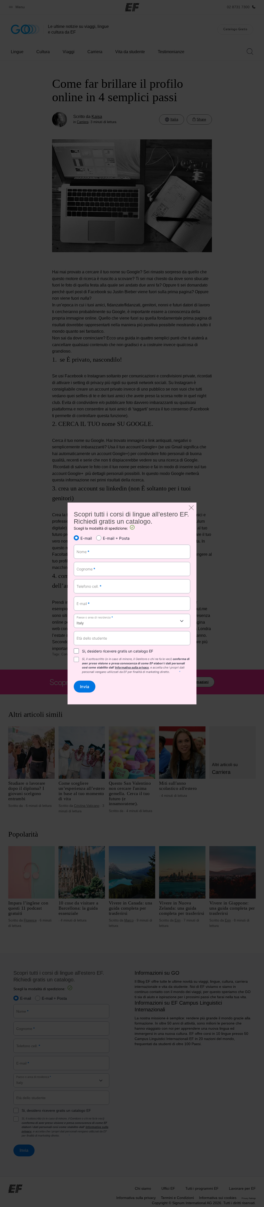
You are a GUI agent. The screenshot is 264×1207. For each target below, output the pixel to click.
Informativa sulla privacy (132, 667)
